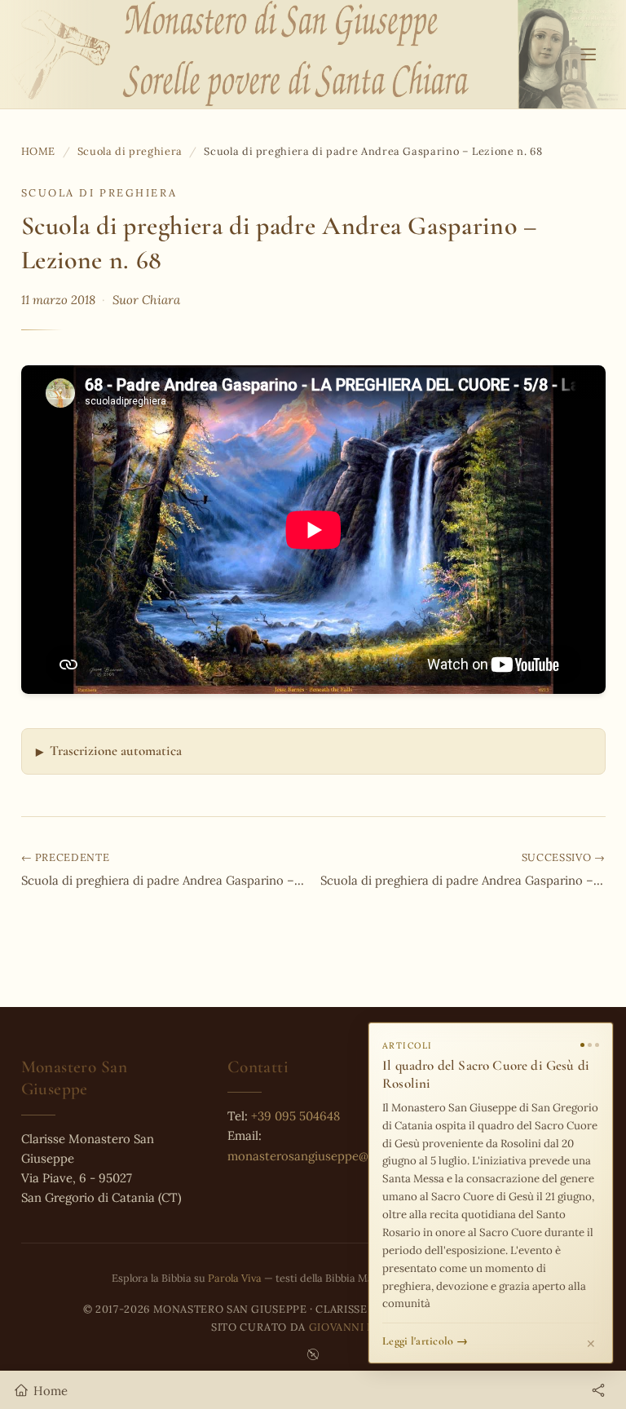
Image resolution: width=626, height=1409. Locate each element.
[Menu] (588, 54)
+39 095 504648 (295, 1116)
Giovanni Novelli (362, 1326)
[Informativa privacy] (313, 1354)
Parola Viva (235, 1277)
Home (38, 150)
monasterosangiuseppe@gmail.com (326, 1156)
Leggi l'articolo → (425, 1341)
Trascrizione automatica (116, 750)
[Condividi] (598, 1390)
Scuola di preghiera (130, 150)
